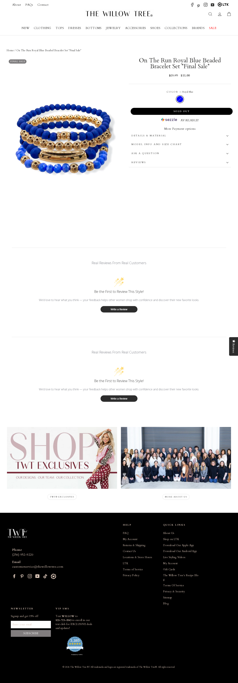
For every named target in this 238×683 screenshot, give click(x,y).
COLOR (180, 91)
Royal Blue (180, 99)
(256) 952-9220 (22, 555)
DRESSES (74, 28)
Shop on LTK (171, 539)
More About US (176, 497)
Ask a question (145, 153)
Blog (166, 603)
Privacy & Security (174, 591)
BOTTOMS (94, 28)
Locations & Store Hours (137, 557)
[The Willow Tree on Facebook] (192, 6)
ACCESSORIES (135, 28)
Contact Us (129, 551)
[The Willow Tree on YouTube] (212, 6)
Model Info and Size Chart (156, 144)
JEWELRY (113, 28)
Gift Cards (169, 569)
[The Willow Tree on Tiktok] (45, 576)
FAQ (126, 533)
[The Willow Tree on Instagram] (206, 6)
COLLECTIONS (176, 28)
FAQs (29, 5)
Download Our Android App (180, 551)
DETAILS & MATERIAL (148, 135)
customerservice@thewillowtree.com (37, 567)
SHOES (155, 28)
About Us (168, 533)
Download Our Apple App (178, 545)
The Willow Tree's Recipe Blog (180, 577)
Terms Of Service (173, 585)
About (16, 5)
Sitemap (167, 597)
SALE (213, 28)
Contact (43, 5)
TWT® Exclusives (62, 497)
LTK (125, 563)
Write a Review (119, 309)
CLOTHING (42, 28)
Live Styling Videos (174, 557)
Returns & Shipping (134, 545)
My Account (130, 539)
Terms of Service (133, 569)
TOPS (60, 28)
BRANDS (198, 28)
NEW (25, 28)
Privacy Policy (131, 575)
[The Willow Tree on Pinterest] (198, 6)
